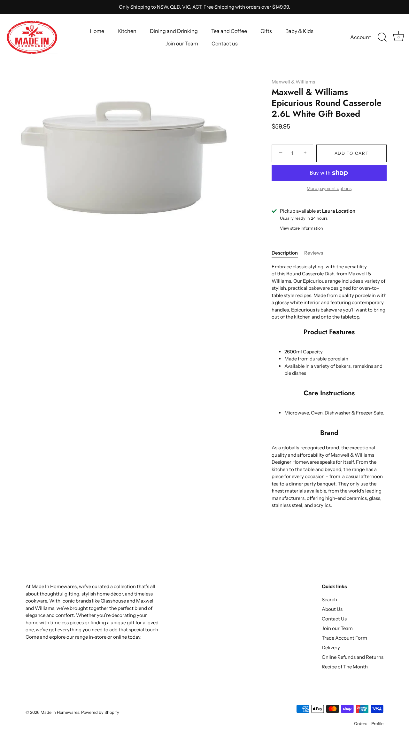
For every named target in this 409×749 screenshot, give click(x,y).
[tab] (288, 253)
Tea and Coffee (229, 31)
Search (329, 599)
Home (97, 31)
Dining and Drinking (174, 31)
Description (285, 253)
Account (360, 37)
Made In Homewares (60, 712)
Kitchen (127, 31)
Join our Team (182, 43)
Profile (377, 723)
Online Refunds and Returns (352, 657)
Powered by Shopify (100, 712)
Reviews (313, 253)
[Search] (382, 37)
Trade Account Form (344, 638)
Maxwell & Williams (293, 82)
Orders (360, 723)
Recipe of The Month (345, 667)
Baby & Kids (299, 31)
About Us (332, 609)
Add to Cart (352, 153)
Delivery (331, 647)
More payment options (329, 188)
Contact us (225, 43)
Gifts (266, 31)
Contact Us (334, 619)
